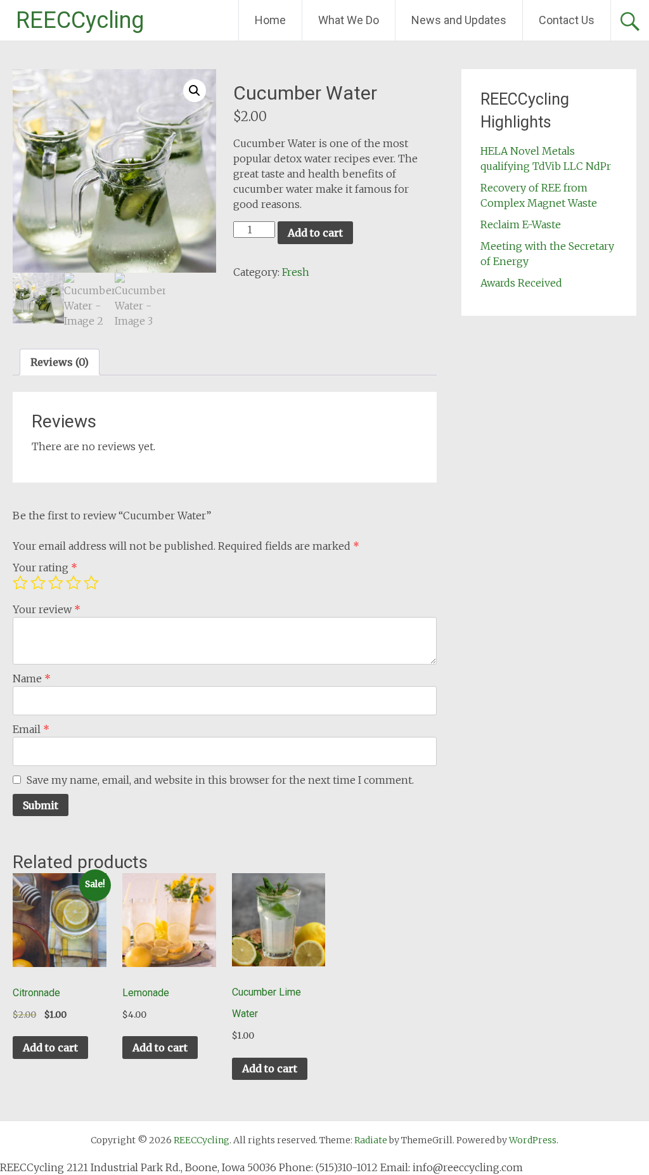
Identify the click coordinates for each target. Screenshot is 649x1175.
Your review (46, 609)
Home (270, 20)
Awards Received (521, 282)
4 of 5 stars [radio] (73, 582)
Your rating (45, 567)
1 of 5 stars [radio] (20, 582)
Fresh (295, 272)
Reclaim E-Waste (520, 224)
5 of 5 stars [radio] (91, 582)
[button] (194, 90)
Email (31, 729)
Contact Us (566, 20)
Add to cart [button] (50, 1047)
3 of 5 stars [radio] (55, 582)
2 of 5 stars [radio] (38, 582)
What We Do (348, 20)
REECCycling (80, 20)
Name (32, 678)
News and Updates (458, 20)
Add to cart (315, 232)
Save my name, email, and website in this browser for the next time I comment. (220, 780)
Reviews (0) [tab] (59, 362)
